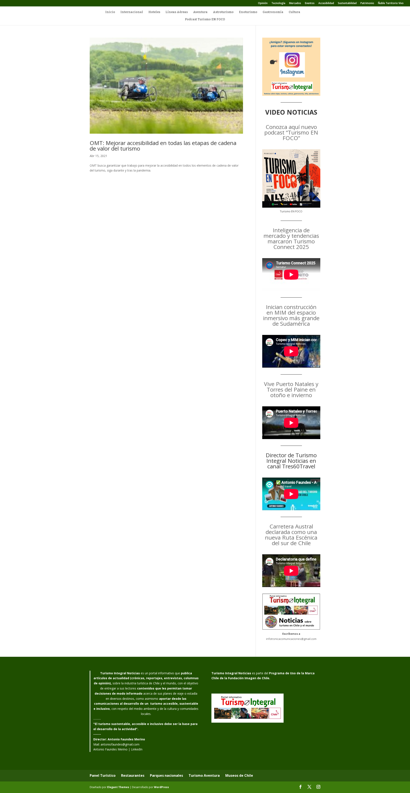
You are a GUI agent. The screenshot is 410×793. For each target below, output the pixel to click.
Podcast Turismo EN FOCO (205, 19)
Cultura (294, 12)
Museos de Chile (239, 775)
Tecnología (278, 3)
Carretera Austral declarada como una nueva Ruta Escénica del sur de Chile (291, 534)
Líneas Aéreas (176, 12)
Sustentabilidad (347, 3)
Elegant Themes (118, 787)
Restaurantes (132, 775)
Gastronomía (273, 12)
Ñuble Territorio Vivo (391, 3)
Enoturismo (248, 12)
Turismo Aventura (204, 775)
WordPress (161, 787)
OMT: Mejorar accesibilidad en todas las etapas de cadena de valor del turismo (163, 145)
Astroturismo (223, 12)
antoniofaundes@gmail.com (120, 744)
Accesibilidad (326, 3)
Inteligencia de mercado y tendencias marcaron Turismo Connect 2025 (291, 238)
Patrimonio (367, 3)
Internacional (131, 12)
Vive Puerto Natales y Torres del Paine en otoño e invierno (291, 389)
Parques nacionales (166, 775)
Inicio (110, 12)
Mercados (295, 3)
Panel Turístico (103, 775)
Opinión (263, 3)
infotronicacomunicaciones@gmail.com (291, 639)
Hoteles (154, 12)
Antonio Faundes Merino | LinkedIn (117, 749)
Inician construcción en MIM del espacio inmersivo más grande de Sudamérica (291, 315)
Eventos (310, 3)
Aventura (200, 12)
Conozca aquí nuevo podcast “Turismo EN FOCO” (291, 132)
